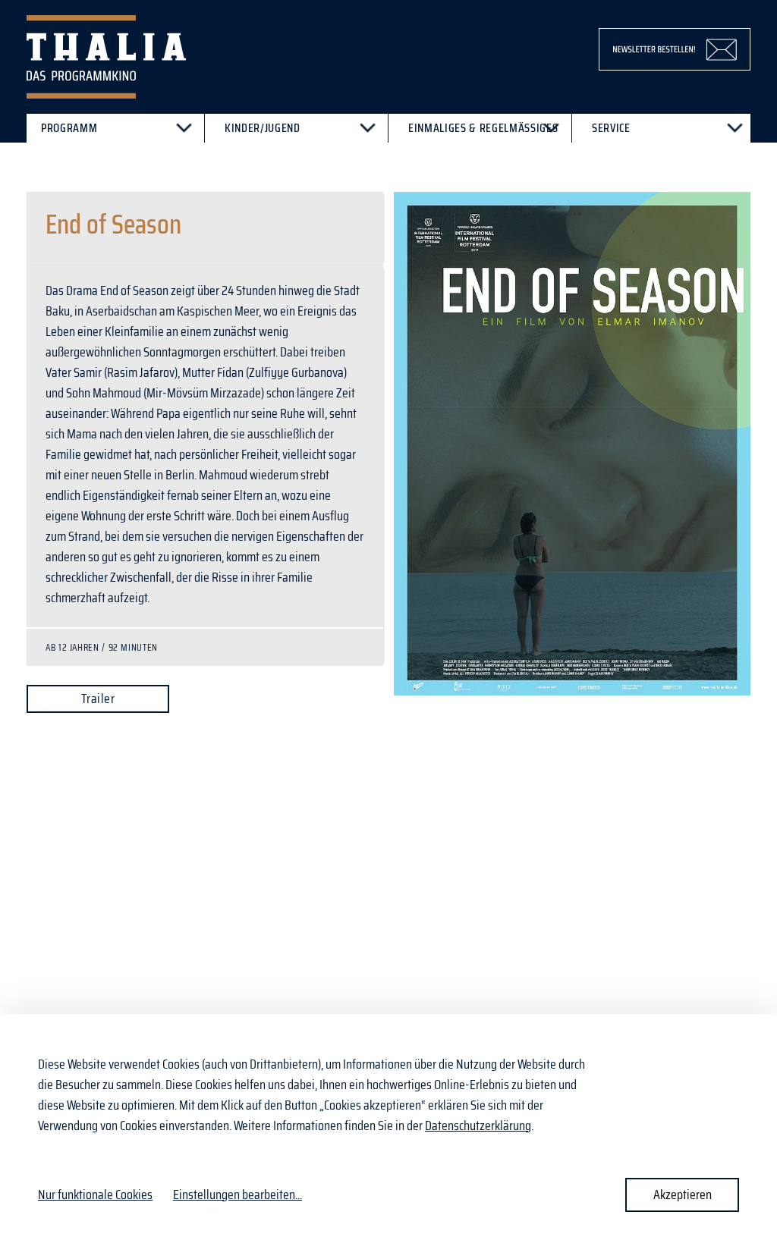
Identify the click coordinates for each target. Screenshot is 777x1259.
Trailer (98, 698)
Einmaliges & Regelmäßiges (483, 127)
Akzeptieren (682, 1194)
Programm (69, 127)
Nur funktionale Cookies (95, 1194)
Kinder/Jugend (262, 127)
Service (611, 127)
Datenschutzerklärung (478, 1125)
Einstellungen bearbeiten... (237, 1195)
